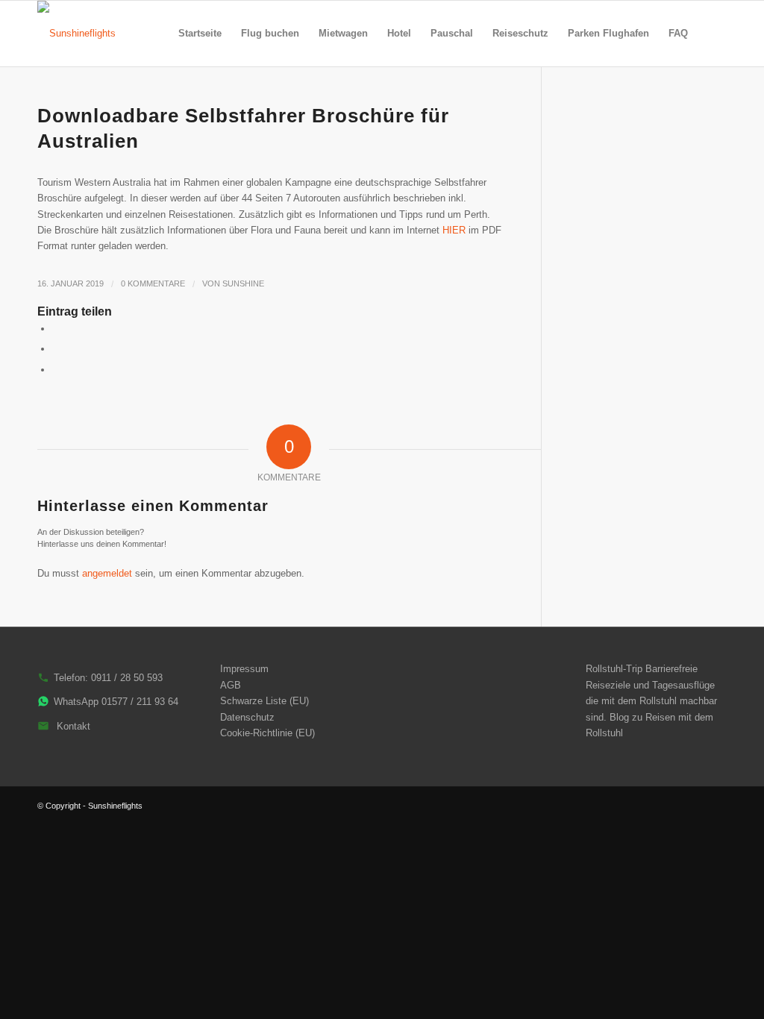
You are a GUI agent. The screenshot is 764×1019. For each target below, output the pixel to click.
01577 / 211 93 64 (139, 701)
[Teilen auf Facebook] (56, 328)
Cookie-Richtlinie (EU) (267, 733)
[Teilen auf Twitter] (56, 348)
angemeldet (107, 573)
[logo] (76, 33)
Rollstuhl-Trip (614, 668)
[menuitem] (200, 33)
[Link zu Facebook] (715, 805)
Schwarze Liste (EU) (264, 700)
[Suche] (712, 33)
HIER (454, 230)
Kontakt (73, 726)
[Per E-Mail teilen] (56, 369)
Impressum (244, 668)
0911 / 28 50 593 (127, 677)
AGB (230, 685)
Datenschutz (247, 717)
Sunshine (243, 283)
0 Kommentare (153, 283)
